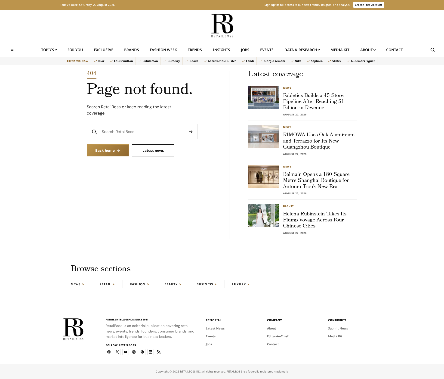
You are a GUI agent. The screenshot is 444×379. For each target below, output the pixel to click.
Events (267, 49)
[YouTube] (125, 352)
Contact (394, 49)
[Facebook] (109, 352)
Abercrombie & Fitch (222, 61)
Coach (194, 61)
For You (75, 49)
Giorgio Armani (274, 61)
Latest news (153, 150)
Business (205, 284)
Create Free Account (368, 5)
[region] (222, 61)
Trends (195, 49)
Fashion (137, 284)
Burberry (174, 61)
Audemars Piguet (363, 61)
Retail (105, 284)
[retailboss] (222, 26)
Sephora (317, 61)
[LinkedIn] (150, 352)
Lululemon (150, 61)
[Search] (190, 131)
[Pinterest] (142, 352)
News (75, 284)
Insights (221, 49)
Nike (298, 61)
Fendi (250, 61)
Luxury (239, 284)
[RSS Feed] (159, 352)
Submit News (338, 328)
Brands (131, 49)
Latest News (215, 328)
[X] (117, 352)
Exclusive (103, 49)
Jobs (245, 49)
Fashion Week (163, 49)
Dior (101, 61)
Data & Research (300, 49)
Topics (47, 49)
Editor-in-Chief (277, 336)
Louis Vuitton (123, 61)
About (366, 49)
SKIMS (336, 61)
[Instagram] (134, 352)
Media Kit (339, 51)
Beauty (171, 284)
